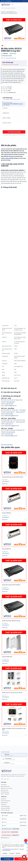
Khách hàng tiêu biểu (5, 800)
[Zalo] (8, 779)
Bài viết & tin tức (4, 802)
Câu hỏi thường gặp (5, 806)
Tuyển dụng (3, 804)
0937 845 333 (9, 433)
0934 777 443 (23, 815)
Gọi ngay (8, 859)
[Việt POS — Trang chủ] (5, 4)
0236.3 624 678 (20, 412)
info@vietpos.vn (6, 837)
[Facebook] (2, 779)
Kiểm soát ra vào (4, 790)
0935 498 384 (9, 158)
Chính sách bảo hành (5, 808)
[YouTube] (5, 779)
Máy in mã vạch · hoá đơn (6, 788)
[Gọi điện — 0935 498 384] (25, 840)
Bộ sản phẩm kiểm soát (11, 11)
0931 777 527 (23, 822)
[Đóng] (26, 844)
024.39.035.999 (10, 432)
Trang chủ (3, 11)
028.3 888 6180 (10, 402)
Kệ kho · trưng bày (5, 793)
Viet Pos (3, 149)
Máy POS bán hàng (5, 786)
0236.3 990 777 (10, 412)
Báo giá (21, 859)
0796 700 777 (9, 423)
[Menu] (12, 4)
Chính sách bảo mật (5, 810)
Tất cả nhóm (3, 784)
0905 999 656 (23, 818)
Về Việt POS (3, 798)
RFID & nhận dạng (5, 792)
